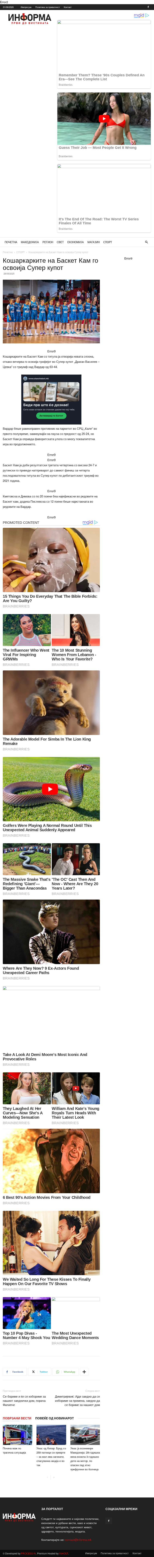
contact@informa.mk (78, 1540)
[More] (84, 1372)
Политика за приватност (47, 7)
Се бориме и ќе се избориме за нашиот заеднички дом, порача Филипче (24, 1400)
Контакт (68, 7)
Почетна (8, 252)
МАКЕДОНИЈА (30, 242)
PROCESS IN (28, 1553)
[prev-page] (47, 1477)
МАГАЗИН (93, 242)
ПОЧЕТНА (11, 242)
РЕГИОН (48, 242)
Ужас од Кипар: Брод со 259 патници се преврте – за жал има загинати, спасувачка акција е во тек (51, 1456)
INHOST (63, 1553)
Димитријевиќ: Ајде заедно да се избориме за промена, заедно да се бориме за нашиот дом (77, 1400)
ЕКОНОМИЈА (75, 242)
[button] (146, 242)
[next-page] (53, 1477)
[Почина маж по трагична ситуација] (17, 1435)
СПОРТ (107, 242)
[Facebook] (148, 7)
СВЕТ (60, 242)
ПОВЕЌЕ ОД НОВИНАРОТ (54, 1418)
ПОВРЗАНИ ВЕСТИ (17, 1418)
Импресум (26, 7)
